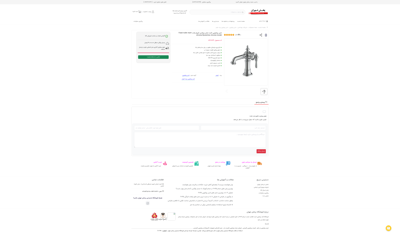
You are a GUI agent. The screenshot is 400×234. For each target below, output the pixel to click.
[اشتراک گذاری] (261, 35)
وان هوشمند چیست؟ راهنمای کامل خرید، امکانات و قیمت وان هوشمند (207, 185)
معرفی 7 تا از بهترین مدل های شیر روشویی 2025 (215, 193)
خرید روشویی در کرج (263, 228)
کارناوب (164, 231)
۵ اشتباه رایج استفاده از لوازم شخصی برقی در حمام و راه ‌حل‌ (211, 205)
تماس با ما (266, 196)
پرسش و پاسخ (260, 102)
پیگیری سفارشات (138, 21)
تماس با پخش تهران (263, 184)
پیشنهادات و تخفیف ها (228, 21)
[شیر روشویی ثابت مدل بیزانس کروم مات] (258, 15)
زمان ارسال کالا (264, 190)
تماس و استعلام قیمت (153, 57)
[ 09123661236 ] (148, 2)
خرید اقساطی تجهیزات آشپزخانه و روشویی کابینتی (207, 228)
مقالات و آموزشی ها (203, 21)
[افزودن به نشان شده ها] (265, 35)
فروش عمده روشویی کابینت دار (232, 228)
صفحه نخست (241, 21)
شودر (217, 75)
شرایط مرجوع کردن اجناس (261, 187)
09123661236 (154, 191)
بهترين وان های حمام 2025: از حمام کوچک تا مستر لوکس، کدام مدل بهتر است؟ (204, 189)
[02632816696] (196, 2)
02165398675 (146, 191)
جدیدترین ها (215, 21)
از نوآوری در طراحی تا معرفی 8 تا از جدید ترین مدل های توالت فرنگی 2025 (206, 197)
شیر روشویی (185, 75)
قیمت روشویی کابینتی (249, 228)
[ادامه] (267, 224)
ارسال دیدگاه (261, 151)
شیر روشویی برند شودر (188, 79)
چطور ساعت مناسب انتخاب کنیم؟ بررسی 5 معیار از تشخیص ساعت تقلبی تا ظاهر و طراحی (200, 201)
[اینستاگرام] (148, 203)
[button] (148, 12)
